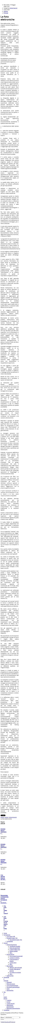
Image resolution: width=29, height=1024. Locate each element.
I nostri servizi (10, 1003)
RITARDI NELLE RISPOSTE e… (3, 847)
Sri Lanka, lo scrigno (15, 972)
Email (6, 13)
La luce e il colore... (15, 958)
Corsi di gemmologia (12, 985)
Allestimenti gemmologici (10, 1006)
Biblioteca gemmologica (13, 1008)
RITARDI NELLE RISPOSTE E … (3, 831)
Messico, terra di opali (16, 967)
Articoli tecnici (13, 8)
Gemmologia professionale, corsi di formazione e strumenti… (5, 899)
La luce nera (13, 962)
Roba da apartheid (15, 948)
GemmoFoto (10, 990)
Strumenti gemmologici (13, 987)
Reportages (10, 966)
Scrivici (8, 1002)
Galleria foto (10, 976)
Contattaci (6, 1010)
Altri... (11, 953)
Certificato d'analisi (15, 946)
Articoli (5, 943)
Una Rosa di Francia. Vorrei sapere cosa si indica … (6, 923)
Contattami (10, 941)
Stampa (6, 11)
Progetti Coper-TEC (12, 938)
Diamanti (9, 982)
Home (5, 933)
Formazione (7, 935)
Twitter (3, 1022)
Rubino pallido (14, 951)
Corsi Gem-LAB (11, 936)
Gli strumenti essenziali (16, 956)
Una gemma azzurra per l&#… (3, 877)
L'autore (9, 1000)
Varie (8, 989)
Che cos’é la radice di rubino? (6, 909)
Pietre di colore (11, 984)
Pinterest (12, 1022)
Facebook (7, 1022)
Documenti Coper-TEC (16, 940)
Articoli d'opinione (12, 944)
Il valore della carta (15, 949)
